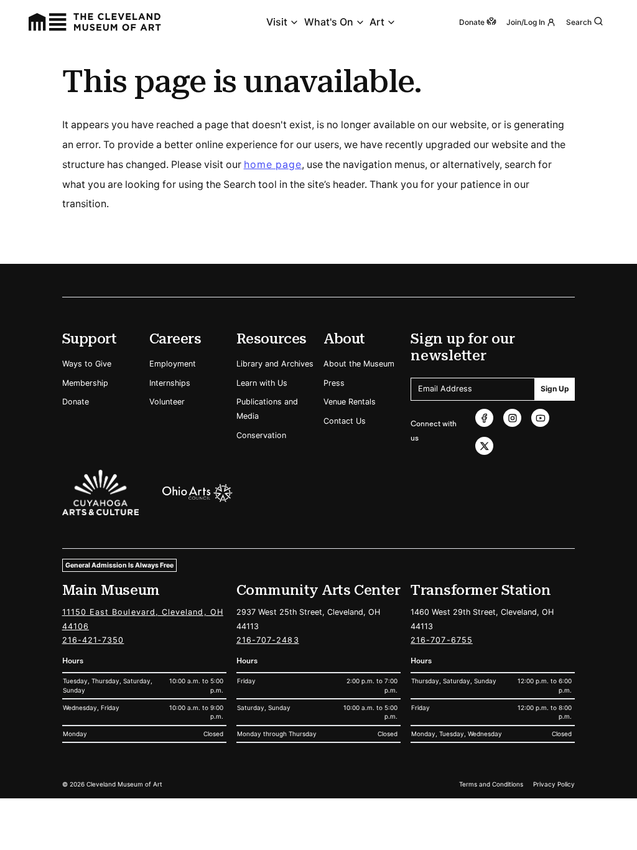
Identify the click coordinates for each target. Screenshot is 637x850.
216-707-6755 (442, 640)
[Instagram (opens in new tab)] (512, 418)
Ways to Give (86, 363)
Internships (169, 383)
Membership (85, 383)
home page (273, 164)
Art (377, 22)
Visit (276, 22)
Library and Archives (275, 363)
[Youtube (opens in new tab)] (540, 418)
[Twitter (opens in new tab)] (484, 446)
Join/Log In (525, 22)
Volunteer (167, 401)
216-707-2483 (267, 640)
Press (334, 383)
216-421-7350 (93, 640)
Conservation (261, 435)
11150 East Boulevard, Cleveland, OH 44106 (142, 619)
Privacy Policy (554, 784)
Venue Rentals (349, 401)
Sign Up (555, 388)
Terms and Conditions (491, 784)
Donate (75, 401)
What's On (328, 22)
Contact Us (344, 421)
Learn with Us (261, 383)
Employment (172, 363)
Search (579, 22)
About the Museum (358, 363)
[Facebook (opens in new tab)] (484, 418)
